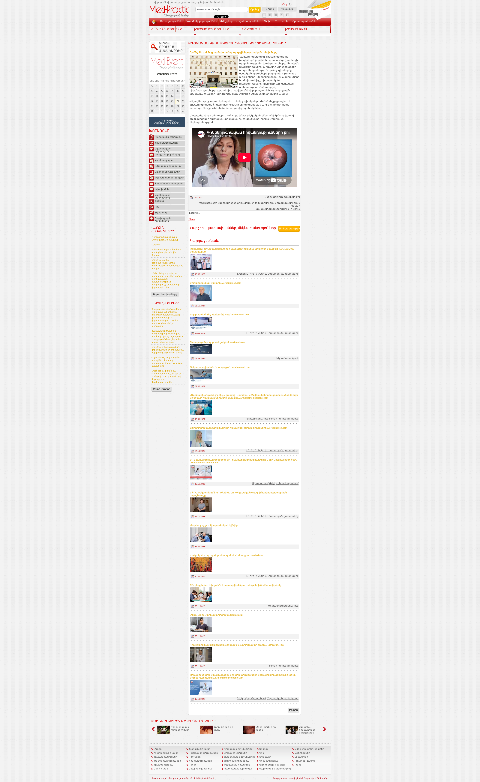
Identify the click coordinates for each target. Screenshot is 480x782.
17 (152, 101)
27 (152, 86)
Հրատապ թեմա (163, 764)
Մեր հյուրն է (161, 768)
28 (157, 86)
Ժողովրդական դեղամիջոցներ (180, 728)
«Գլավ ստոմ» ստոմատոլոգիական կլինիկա (216, 615)
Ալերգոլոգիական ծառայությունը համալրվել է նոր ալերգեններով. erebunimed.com (238, 428)
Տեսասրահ (167, 28)
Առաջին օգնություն (200, 768)
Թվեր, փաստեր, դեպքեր (169, 177)
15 (177, 96)
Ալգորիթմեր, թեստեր (167, 172)
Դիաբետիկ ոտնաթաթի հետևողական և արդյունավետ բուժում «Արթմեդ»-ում (237, 645)
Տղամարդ (161, 212)
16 (183, 96)
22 (177, 101)
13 (167, 96)
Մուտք (270, 9)
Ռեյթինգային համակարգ (163, 219)
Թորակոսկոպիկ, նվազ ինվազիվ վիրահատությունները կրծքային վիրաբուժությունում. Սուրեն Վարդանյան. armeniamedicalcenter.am (243, 676)
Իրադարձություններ (166, 753)
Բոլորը (293, 710)
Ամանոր (156, 244)
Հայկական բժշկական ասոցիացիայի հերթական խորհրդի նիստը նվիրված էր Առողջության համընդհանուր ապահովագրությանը (167, 336)
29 (162, 86)
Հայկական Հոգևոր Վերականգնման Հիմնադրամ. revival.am (226, 555)
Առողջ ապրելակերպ (167, 154)
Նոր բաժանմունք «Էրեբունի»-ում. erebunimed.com (220, 314)
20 (167, 101)
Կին (157, 206)
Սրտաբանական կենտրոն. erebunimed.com (215, 283)
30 (167, 86)
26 (162, 106)
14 (172, 96)
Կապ (180, 28)
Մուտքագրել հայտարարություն (167, 122)
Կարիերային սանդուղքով (162, 196)
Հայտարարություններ (167, 761)
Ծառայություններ (171, 21)
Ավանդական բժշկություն (163, 149)
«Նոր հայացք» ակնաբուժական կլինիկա (214, 525)
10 (152, 96)
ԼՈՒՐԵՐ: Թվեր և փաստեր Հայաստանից (272, 273)
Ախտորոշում (260, 483)
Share (191, 219)
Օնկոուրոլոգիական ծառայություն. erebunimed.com (220, 367)
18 (157, 101)
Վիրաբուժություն (257, 418)
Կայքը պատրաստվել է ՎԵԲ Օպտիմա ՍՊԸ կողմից (300, 778)
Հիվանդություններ (248, 21)
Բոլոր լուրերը (161, 389)
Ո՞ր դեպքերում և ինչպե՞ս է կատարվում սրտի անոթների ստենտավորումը (235, 585)
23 (183, 101)
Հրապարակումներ (304, 21)
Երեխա (159, 201)
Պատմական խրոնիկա (169, 183)
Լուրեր (285, 21)
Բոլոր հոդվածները (165, 294)
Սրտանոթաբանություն (283, 605)
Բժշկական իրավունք (168, 166)
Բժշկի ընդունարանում (283, 418)
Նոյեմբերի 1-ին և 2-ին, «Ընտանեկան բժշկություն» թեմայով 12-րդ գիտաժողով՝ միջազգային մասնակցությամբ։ (167, 376)
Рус (291, 4)
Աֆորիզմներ (162, 189)
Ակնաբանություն (287, 358)
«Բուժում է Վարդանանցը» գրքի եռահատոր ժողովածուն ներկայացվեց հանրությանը (168, 350)
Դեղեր (267, 21)
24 (152, 106)
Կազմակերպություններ (201, 21)
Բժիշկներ (226, 21)
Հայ (284, 4)
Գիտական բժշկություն (168, 137)
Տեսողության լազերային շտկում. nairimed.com (217, 342)
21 (172, 101)
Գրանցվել (287, 9)
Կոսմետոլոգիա (164, 160)
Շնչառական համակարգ (282, 698)
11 (157, 96)
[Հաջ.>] (183, 74)
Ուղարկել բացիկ (305, 761)
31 (172, 86)
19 (162, 101)
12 (162, 96)
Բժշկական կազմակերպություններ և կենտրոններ (237, 43)
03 (276, 21)
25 (157, 106)
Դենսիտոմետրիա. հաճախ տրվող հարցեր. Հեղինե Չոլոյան (166, 252)
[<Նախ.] (151, 74)
